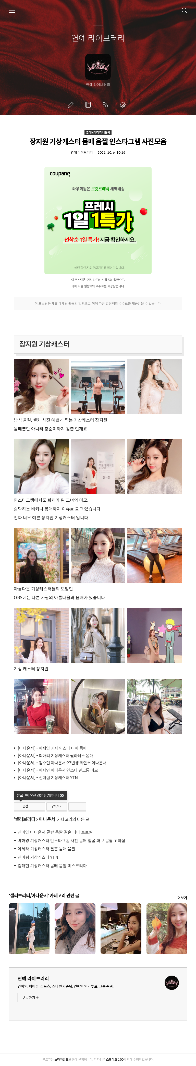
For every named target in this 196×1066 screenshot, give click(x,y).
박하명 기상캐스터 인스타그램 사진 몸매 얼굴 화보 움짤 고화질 (71, 840)
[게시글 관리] (39, 806)
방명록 (89, 105)
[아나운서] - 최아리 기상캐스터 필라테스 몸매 (55, 755)
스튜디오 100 (114, 1059)
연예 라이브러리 (98, 39)
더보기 (182, 898)
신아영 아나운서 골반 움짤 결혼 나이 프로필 (55, 832)
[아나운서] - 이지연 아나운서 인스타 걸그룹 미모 (58, 770)
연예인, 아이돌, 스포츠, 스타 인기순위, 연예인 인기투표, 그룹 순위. (66, 986)
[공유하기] (33, 806)
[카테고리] (12, 10)
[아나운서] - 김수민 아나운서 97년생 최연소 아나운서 (62, 763)
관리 (124, 105)
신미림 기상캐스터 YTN (38, 857)
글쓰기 (72, 105)
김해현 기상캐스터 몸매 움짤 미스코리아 (52, 866)
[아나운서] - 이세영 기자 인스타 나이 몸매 (52, 748)
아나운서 (47, 819)
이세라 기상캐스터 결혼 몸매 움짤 (46, 849)
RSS (106, 105)
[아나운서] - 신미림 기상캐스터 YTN (48, 777)
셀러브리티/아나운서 (98, 132)
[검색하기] (184, 10)
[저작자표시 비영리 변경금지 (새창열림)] (77, 806)
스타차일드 (61, 1059)
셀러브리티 (25, 819)
